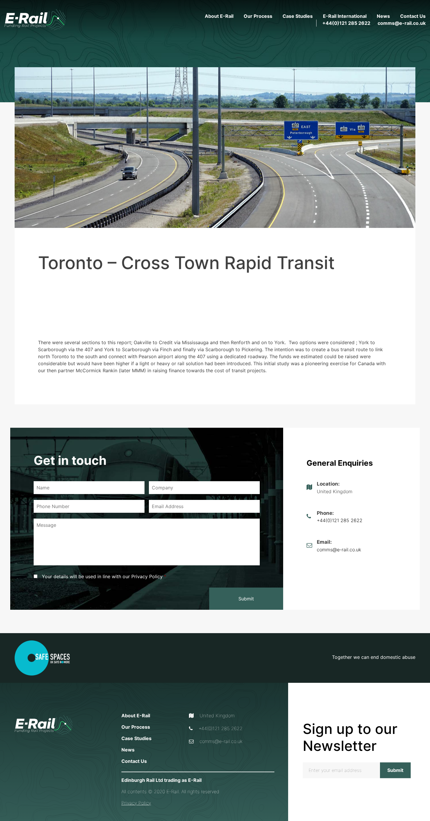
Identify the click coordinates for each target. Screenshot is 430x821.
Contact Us (413, 16)
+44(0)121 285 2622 (346, 23)
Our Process (258, 16)
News (383, 16)
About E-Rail (219, 16)
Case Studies (298, 16)
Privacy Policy (136, 803)
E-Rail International (345, 16)
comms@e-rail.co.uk (402, 23)
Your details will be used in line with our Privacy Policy (104, 576)
